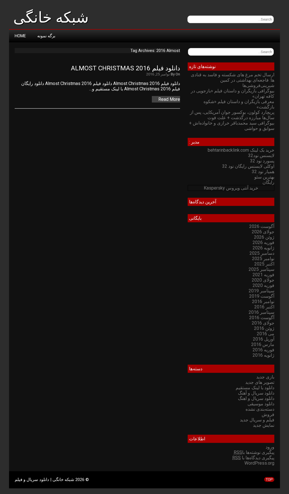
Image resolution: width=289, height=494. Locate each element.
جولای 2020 (263, 280)
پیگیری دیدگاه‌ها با (253, 457)
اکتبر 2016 (264, 307)
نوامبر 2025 (263, 258)
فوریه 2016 (263, 349)
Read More (169, 99)
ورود (270, 447)
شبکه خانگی (51, 17)
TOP (269, 479)
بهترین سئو (264, 177)
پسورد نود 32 (262, 161)
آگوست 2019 (261, 296)
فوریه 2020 (263, 285)
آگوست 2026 (261, 226)
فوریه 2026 (263, 242)
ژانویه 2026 (263, 248)
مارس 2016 (262, 344)
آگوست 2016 (261, 317)
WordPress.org (259, 463)
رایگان (268, 182)
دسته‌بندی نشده (260, 409)
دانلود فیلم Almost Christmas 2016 (125, 68)
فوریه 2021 (263, 274)
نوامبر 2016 (263, 301)
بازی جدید (265, 377)
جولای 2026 (263, 231)
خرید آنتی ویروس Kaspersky (231, 188)
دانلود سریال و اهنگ (256, 398)
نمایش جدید (263, 425)
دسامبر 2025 (261, 253)
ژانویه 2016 (263, 355)
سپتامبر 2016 (261, 312)
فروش (268, 414)
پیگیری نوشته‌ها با (254, 452)
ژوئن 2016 (264, 328)
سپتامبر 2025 (261, 269)
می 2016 (265, 333)
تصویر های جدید (259, 382)
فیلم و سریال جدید (257, 420)
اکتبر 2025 (264, 264)
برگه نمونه (46, 35)
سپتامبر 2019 (261, 290)
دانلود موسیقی (261, 403)
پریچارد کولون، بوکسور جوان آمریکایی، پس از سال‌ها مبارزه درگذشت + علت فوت (232, 115)
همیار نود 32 (263, 171)
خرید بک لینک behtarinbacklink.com (241, 150)
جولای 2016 (263, 323)
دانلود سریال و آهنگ (256, 393)
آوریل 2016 (263, 339)
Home (20, 35)
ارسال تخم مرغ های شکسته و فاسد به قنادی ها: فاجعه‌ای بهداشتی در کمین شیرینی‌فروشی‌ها (232, 80)
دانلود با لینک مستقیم (255, 387)
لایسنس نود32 (261, 155)
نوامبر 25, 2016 (158, 74)
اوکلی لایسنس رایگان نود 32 (248, 166)
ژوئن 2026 (264, 237)
